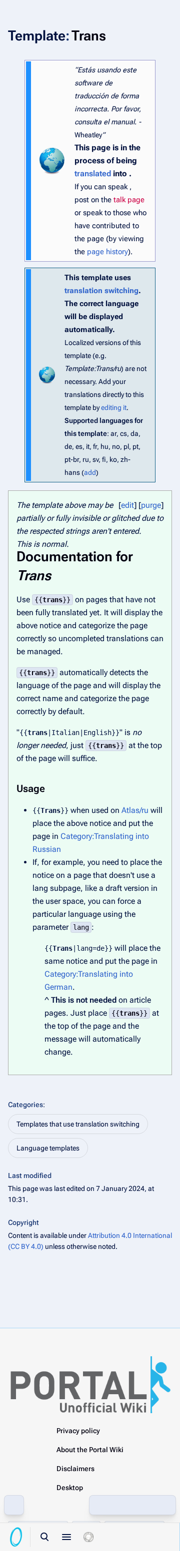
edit (127, 505)
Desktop (69, 1488)
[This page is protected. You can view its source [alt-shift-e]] (100, 1505)
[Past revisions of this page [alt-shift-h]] (122, 1505)
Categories (25, 1105)
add (90, 472)
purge (151, 505)
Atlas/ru (135, 810)
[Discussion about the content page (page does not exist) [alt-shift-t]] (144, 1505)
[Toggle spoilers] (88, 1537)
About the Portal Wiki (90, 1450)
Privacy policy (78, 1431)
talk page (129, 199)
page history (107, 251)
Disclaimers (75, 1469)
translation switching (101, 290)
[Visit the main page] (16, 1537)
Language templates (48, 1148)
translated (92, 173)
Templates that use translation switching (78, 1124)
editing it (113, 407)
